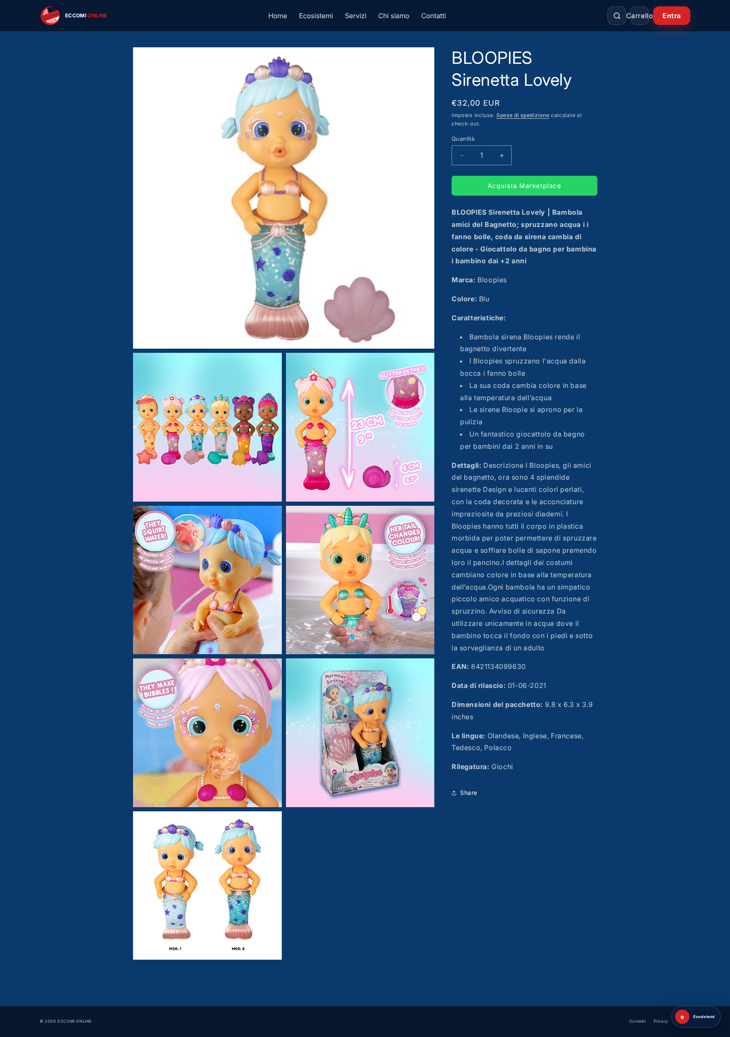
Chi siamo (393, 15)
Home (277, 15)
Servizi (355, 15)
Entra (671, 15)
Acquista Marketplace (524, 186)
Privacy (661, 1021)
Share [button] (468, 792)
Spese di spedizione (522, 115)
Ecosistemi (316, 15)
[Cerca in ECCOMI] (616, 15)
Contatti (433, 15)
